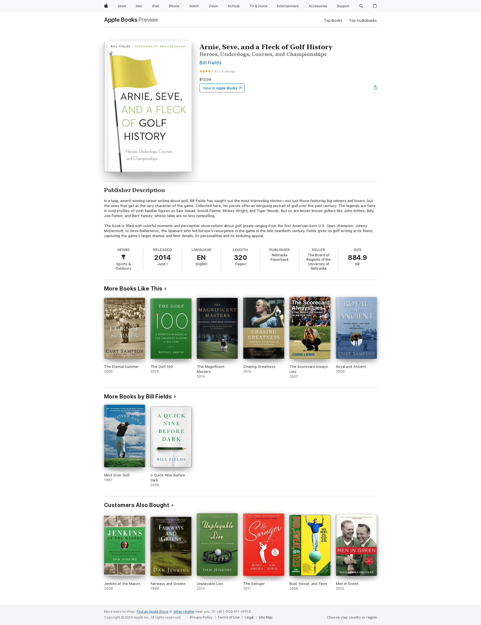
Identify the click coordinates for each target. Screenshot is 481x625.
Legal (249, 617)
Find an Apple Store (152, 612)
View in (220, 88)
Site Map (266, 617)
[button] (361, 6)
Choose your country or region (352, 617)
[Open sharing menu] (375, 88)
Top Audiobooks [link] (363, 20)
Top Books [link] (333, 20)
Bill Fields (211, 62)
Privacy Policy (201, 617)
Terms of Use (228, 617)
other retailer (184, 612)
